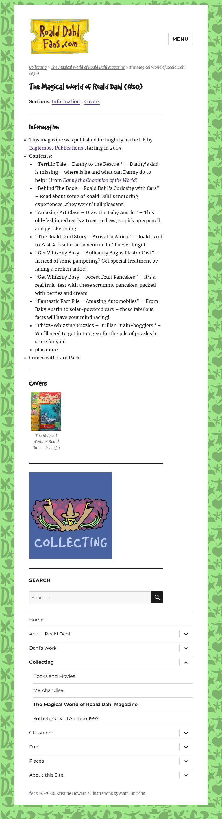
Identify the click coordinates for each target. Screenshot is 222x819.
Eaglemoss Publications (56, 148)
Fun (33, 747)
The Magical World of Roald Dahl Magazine (85, 704)
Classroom (41, 732)
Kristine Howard (71, 793)
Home (36, 619)
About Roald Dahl (49, 634)
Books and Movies (54, 676)
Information (66, 101)
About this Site (46, 775)
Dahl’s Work (43, 648)
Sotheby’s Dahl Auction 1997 (66, 718)
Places (36, 761)
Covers (92, 101)
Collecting (41, 662)
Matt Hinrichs (132, 793)
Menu (180, 39)
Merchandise (48, 690)
